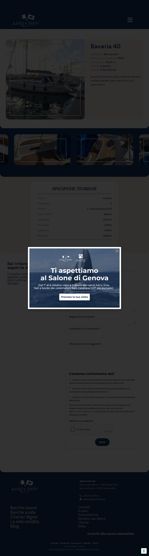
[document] (74, 278)
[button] (117, 251)
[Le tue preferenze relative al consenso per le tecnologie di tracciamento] (144, 551)
